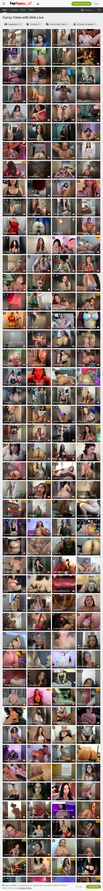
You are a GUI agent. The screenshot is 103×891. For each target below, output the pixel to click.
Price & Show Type (57, 24)
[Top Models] (38, 3)
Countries (34, 24)
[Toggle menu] (4, 3)
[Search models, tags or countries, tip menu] (99, 10)
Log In (96, 4)
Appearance (13, 24)
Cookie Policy (25, 888)
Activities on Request (85, 24)
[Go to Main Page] (21, 3)
